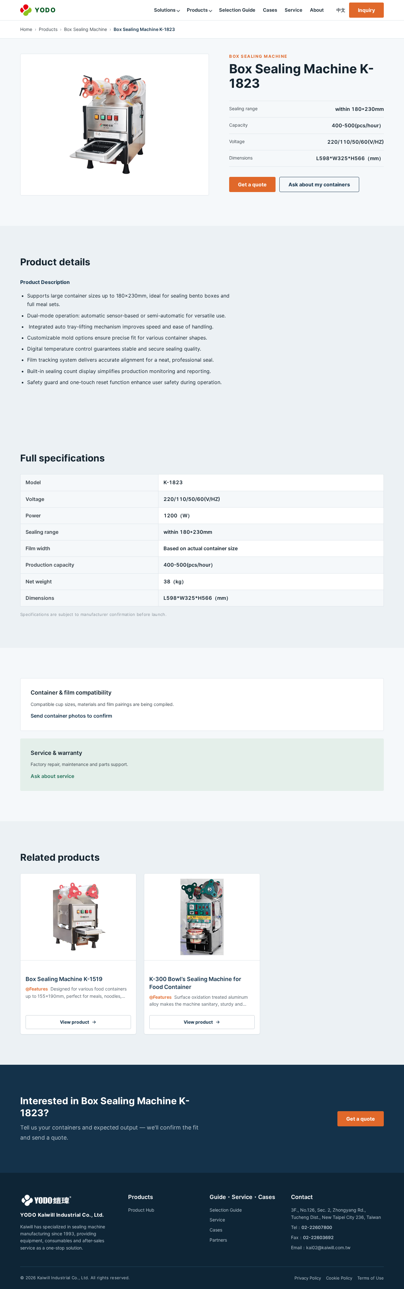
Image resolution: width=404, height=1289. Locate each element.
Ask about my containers (319, 184)
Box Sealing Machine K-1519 (64, 979)
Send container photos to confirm (71, 716)
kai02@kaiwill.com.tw (328, 1247)
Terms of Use (370, 1277)
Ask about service (52, 776)
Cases (270, 10)
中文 (340, 10)
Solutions (164, 10)
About (317, 10)
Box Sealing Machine (85, 29)
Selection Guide (237, 10)
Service (293, 10)
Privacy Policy (307, 1277)
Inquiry (366, 10)
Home (26, 29)
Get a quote (252, 184)
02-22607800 (316, 1227)
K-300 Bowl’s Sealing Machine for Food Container (195, 983)
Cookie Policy (339, 1277)
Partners (218, 1240)
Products (197, 10)
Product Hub (141, 1210)
